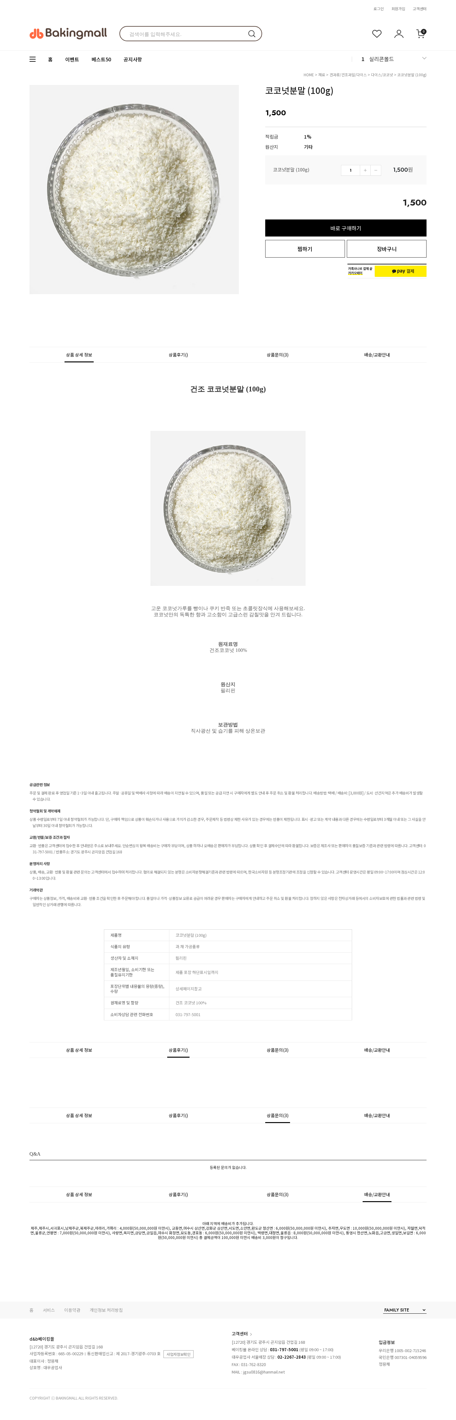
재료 (321, 74)
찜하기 (304, 249)
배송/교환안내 (377, 355)
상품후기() (178, 355)
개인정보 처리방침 (106, 1310)
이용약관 (72, 1310)
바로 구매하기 (345, 228)
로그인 (378, 8)
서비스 (49, 1310)
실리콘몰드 (381, 59)
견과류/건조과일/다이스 (348, 74)
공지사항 (132, 59)
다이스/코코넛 (382, 74)
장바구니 (387, 249)
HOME (309, 74)
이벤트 (72, 59)
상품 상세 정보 (79, 355)
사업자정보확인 (178, 1354)
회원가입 (398, 8)
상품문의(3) (277, 355)
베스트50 (101, 59)
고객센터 (420, 8)
